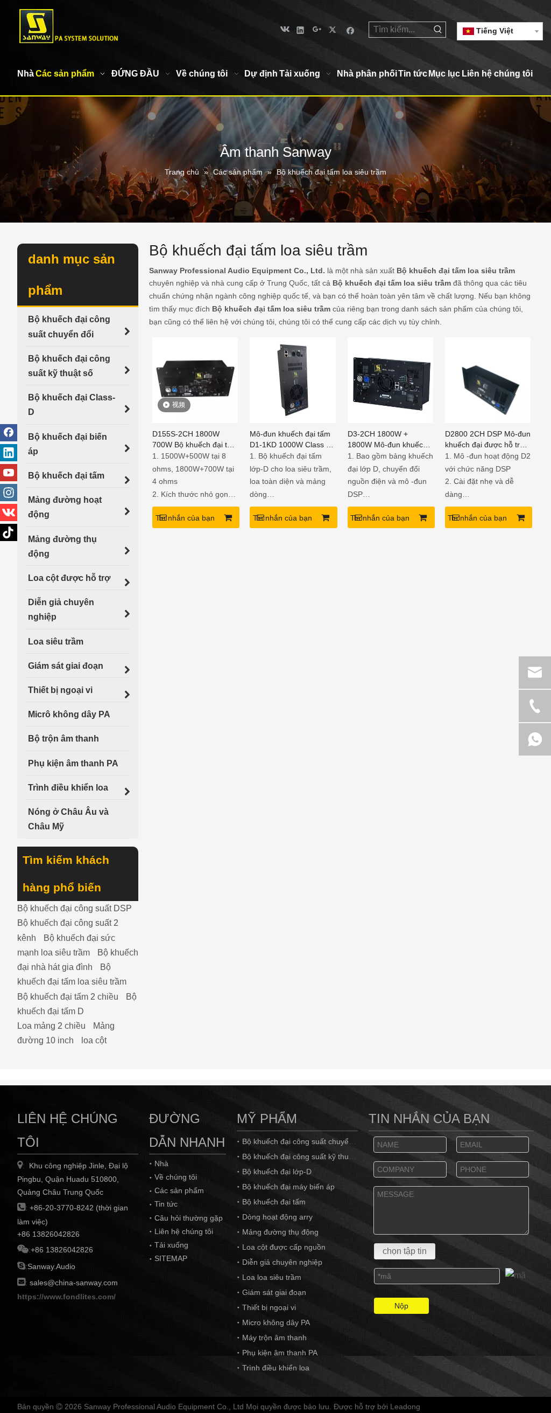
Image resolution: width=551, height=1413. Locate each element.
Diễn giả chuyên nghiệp (282, 1262)
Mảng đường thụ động (280, 1232)
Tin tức (166, 1204)
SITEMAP (170, 1258)
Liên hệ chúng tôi (183, 1231)
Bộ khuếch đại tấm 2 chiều (67, 996)
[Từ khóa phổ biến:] (438, 29)
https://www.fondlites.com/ (66, 1296)
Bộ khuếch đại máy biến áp (288, 1186)
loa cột (94, 1040)
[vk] (284, 29)
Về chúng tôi (175, 1177)
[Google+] (317, 29)
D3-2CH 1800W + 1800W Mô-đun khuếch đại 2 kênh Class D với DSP (387, 440)
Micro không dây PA (276, 1322)
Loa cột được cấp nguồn (284, 1247)
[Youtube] (8, 472)
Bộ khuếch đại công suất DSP (74, 908)
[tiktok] (8, 532)
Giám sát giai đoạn (274, 1292)
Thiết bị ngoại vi (269, 1307)
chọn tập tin (405, 1251)
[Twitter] (334, 29)
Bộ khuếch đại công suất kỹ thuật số (303, 1156)
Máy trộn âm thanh (274, 1337)
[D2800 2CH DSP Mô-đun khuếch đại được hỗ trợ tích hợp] (488, 379)
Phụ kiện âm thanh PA (279, 1352)
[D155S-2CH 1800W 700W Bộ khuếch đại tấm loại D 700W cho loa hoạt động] (195, 379)
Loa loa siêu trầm (271, 1277)
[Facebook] (350, 29)
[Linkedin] (300, 29)
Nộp (401, 1305)
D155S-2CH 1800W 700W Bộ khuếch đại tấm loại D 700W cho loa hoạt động (195, 440)
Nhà (161, 1163)
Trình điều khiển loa (275, 1367)
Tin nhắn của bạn (185, 518)
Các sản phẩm (179, 1190)
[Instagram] (8, 492)
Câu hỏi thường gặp (188, 1218)
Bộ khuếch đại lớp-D (277, 1171)
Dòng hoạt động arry (277, 1217)
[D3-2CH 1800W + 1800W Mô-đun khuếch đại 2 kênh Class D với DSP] (390, 379)
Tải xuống (171, 1245)
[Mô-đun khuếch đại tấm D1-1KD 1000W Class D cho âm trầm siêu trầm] (292, 379)
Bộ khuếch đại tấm (274, 1201)
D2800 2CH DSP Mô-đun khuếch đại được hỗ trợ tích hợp (488, 440)
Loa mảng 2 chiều (51, 1025)
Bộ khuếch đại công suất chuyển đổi (303, 1141)
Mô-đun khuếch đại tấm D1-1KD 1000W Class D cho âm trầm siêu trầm (290, 440)
